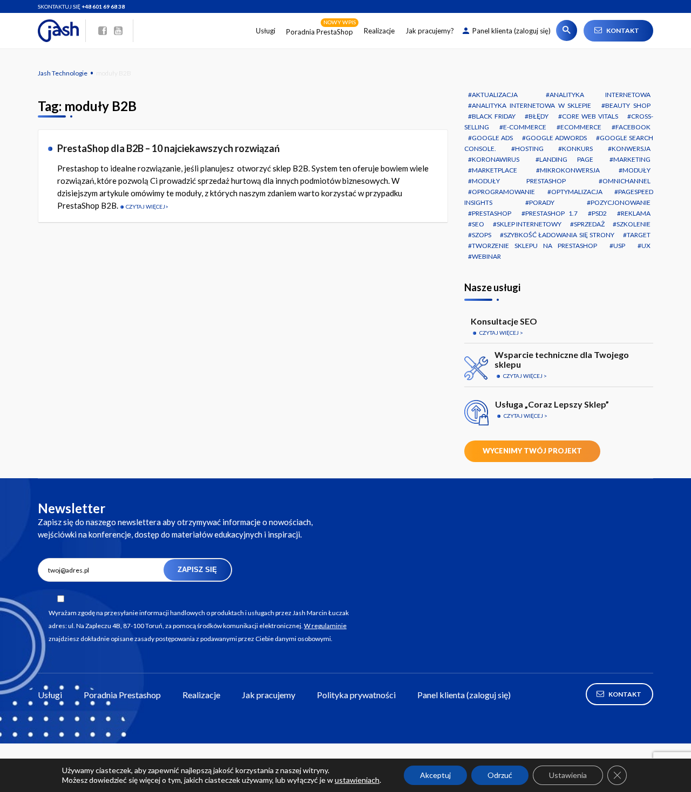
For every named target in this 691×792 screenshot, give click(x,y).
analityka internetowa (600, 95)
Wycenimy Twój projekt (532, 450)
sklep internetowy (529, 224)
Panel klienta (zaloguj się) (511, 30)
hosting (529, 148)
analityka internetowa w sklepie (531, 105)
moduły (636, 170)
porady (541, 202)
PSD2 (599, 213)
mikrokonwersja (570, 170)
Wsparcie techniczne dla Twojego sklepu (561, 359)
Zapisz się (197, 570)
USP (619, 246)
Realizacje (379, 30)
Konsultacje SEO (504, 321)
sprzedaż (589, 224)
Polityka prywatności (356, 695)
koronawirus (495, 159)
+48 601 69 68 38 (103, 6)
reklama (636, 213)
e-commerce (524, 127)
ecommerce (580, 127)
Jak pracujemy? (429, 30)
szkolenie (634, 224)
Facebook (633, 127)
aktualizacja (495, 95)
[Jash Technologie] (62, 30)
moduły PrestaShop (518, 181)
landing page (566, 159)
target (639, 235)
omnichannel (626, 181)
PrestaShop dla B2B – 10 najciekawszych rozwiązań (168, 148)
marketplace (494, 170)
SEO (478, 224)
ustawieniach (357, 779)
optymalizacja (576, 192)
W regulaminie (325, 626)
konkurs (577, 148)
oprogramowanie (503, 192)
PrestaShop (491, 213)
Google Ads (492, 138)
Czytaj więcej (145, 206)
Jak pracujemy (268, 695)
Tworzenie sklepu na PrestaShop (534, 246)
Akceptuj (435, 775)
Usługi (265, 30)
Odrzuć (499, 775)
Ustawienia (568, 775)
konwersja (631, 148)
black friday (494, 116)
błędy (538, 116)
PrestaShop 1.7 (551, 213)
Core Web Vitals (590, 116)
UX (646, 246)
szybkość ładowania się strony (559, 235)
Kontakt (622, 30)
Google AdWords (556, 138)
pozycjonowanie (621, 202)
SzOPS (481, 235)
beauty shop (628, 105)
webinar (486, 256)
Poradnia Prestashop (122, 695)
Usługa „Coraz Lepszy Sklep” (552, 404)
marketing (632, 159)
